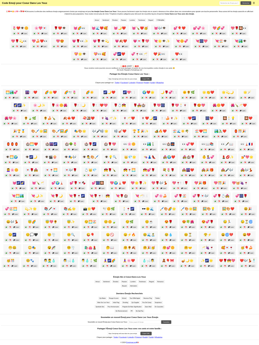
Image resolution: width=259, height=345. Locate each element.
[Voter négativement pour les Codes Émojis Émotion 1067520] (29, 253)
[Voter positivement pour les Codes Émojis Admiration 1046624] (174, 136)
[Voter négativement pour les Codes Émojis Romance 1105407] (176, 111)
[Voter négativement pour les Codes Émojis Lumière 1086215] (185, 266)
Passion (123, 20)
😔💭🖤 (32, 235)
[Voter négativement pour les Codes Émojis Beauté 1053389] (166, 175)
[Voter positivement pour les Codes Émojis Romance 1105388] (143, 175)
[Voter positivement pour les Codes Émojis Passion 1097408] (122, 266)
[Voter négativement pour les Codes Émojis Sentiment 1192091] (127, 240)
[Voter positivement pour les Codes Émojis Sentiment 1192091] (123, 240)
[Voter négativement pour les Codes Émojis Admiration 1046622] (67, 214)
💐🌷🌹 (168, 170)
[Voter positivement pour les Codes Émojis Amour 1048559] (221, 266)
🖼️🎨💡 (209, 209)
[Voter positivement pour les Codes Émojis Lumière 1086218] (241, 98)
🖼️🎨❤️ (228, 209)
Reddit (146, 83)
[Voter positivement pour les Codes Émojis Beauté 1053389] (162, 175)
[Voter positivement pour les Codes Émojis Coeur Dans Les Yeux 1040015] (73, 33)
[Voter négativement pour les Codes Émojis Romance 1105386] (126, 124)
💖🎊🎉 (220, 183)
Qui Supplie (135, 302)
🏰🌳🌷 (71, 144)
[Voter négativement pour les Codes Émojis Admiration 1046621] (128, 162)
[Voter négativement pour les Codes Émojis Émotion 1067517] (244, 240)
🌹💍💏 (120, 105)
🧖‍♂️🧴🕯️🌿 (89, 260)
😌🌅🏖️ (90, 222)
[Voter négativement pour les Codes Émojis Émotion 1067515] (10, 240)
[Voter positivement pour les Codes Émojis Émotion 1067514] (143, 227)
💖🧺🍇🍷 (240, 183)
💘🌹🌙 (57, 196)
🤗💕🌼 (168, 247)
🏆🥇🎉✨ (140, 131)
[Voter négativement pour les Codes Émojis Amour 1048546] (139, 201)
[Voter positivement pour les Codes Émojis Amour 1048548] (194, 201)
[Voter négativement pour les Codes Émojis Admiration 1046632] (107, 149)
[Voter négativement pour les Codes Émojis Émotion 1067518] (245, 214)
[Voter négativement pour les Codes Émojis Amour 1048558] (158, 201)
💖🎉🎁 (200, 183)
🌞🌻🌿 (189, 92)
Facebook (124, 83)
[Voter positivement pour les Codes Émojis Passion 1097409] (242, 124)
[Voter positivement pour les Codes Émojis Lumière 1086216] (24, 214)
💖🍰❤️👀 (40, 41)
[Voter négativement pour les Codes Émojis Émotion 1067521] (186, 253)
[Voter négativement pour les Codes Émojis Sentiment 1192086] (205, 227)
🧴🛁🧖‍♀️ (148, 260)
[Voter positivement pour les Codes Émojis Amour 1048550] (194, 188)
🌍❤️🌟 (148, 92)
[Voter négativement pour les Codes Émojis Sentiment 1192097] (244, 227)
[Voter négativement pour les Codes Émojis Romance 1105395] (186, 175)
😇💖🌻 (51, 222)
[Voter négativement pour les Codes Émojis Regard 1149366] (127, 149)
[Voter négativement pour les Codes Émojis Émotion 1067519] (68, 240)
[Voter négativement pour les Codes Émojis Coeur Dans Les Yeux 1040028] (137, 33)
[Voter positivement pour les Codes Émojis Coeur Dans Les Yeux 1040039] (93, 33)
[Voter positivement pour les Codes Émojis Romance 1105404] (50, 201)
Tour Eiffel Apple (135, 298)
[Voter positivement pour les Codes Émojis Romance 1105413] (122, 98)
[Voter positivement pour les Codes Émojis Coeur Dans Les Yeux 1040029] (74, 46)
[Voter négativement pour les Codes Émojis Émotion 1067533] (28, 266)
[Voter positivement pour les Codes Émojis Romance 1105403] (183, 124)
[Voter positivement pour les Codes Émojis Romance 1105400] (123, 175)
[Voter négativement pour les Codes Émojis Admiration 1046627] (136, 188)
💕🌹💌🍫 (78, 183)
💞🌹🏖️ (180, 196)
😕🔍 (71, 235)
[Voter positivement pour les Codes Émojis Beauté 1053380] (6, 175)
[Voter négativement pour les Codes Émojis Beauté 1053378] (145, 214)
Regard (150, 20)
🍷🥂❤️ (129, 118)
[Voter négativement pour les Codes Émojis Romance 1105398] (146, 124)
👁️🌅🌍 (12, 157)
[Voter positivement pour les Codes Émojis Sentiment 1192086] (201, 227)
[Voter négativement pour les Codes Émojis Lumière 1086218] (245, 98)
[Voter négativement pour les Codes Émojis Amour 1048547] (55, 188)
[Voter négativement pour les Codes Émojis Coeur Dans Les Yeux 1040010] (176, 59)
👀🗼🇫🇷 (247, 144)
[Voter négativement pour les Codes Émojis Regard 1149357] (88, 162)
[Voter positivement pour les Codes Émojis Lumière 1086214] (83, 98)
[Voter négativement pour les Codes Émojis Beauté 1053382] (107, 266)
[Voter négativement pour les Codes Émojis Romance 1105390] (29, 175)
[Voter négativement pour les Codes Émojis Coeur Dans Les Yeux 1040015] (77, 33)
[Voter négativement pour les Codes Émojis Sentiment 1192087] (225, 253)
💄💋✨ (228, 157)
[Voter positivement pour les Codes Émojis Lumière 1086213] (6, 149)
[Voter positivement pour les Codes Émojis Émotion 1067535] (201, 240)
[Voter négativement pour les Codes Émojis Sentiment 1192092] (49, 227)
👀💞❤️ (188, 144)
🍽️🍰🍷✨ (170, 118)
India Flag (116, 302)
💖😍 (60, 41)
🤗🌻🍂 (129, 247)
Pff (131, 311)
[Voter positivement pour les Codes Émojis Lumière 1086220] (233, 136)
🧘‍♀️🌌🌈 (109, 260)
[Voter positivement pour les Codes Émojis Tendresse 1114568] (163, 162)
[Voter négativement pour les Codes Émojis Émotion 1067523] (8, 266)
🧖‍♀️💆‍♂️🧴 (50, 260)
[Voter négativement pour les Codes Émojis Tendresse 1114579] (8, 124)
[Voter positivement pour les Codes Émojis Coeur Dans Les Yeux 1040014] (193, 33)
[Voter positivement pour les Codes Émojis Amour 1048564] (12, 188)
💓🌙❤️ (120, 28)
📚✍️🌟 (70, 209)
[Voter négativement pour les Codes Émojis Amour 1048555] (95, 188)
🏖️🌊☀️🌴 (181, 131)
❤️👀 (179, 54)
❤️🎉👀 (159, 54)
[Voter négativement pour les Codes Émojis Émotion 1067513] (166, 227)
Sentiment (105, 20)
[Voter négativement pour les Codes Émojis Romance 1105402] (137, 111)
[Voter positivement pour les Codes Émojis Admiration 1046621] (124, 162)
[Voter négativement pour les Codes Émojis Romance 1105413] (126, 98)
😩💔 (247, 235)
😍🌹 (169, 222)
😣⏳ (188, 235)
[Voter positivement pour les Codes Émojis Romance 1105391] (25, 149)
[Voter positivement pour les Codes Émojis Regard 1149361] (221, 149)
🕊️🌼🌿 (109, 209)
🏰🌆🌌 (51, 144)
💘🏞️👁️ (241, 41)
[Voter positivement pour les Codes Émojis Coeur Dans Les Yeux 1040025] (153, 59)
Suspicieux (158, 302)
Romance (160, 281)
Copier (25, 33)
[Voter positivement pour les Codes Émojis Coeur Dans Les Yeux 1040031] (74, 59)
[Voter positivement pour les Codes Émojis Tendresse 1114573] (201, 175)
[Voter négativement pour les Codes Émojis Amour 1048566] (219, 201)
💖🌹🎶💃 (159, 183)
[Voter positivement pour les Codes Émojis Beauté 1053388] (102, 214)
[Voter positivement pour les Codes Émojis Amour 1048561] (11, 201)
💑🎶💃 (247, 170)
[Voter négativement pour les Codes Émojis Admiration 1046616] (138, 136)
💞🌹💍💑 (221, 196)
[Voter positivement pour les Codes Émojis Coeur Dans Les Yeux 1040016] (135, 46)
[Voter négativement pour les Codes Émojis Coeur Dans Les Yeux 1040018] (18, 33)
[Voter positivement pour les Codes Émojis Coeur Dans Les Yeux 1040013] (155, 46)
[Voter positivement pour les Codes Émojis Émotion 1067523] (4, 266)
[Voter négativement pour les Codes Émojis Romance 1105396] (97, 111)
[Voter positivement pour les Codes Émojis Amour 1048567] (241, 266)
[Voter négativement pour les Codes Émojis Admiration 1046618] (57, 136)
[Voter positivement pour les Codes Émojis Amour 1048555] (91, 188)
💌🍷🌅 (51, 170)
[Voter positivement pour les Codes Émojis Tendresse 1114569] (64, 175)
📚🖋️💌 (50, 209)
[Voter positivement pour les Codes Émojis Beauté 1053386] (43, 266)
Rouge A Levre (113, 298)
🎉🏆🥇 (19, 131)
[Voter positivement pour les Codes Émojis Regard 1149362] (25, 162)
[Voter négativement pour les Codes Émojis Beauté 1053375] (57, 111)
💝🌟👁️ (80, 54)
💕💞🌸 (199, 28)
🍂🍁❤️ (69, 118)
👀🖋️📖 (227, 144)
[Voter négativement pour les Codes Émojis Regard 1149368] (205, 149)
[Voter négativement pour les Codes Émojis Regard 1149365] (186, 149)
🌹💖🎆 (159, 105)
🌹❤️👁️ (60, 28)
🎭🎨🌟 (80, 131)
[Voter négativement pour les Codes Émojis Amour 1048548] (198, 201)
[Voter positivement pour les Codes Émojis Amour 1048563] (71, 188)
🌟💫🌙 (228, 92)
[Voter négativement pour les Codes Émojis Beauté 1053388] (106, 214)
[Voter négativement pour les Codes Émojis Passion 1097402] (29, 98)
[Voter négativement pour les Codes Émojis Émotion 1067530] (127, 227)
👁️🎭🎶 (70, 157)
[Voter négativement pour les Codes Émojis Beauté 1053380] (10, 175)
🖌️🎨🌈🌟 (168, 209)
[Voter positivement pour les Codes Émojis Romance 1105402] (133, 111)
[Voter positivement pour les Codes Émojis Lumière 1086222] (201, 266)
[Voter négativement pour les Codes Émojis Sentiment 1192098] (186, 227)
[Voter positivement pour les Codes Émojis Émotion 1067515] (6, 240)
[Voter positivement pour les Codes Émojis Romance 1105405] (45, 175)
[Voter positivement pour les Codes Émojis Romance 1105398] (143, 124)
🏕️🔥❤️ (161, 131)
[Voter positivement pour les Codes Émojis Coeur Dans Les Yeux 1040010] (172, 59)
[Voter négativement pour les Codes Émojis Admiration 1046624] (178, 136)
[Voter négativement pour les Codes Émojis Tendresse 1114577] (186, 162)
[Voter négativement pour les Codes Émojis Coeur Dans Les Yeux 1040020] (17, 46)
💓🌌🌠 (18, 183)
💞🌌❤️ (119, 54)
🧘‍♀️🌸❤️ (129, 260)
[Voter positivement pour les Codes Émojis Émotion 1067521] (182, 253)
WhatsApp (160, 83)
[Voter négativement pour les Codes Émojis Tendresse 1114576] (225, 98)
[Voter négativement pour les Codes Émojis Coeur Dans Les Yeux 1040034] (158, 33)
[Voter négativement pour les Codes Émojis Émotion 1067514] (146, 227)
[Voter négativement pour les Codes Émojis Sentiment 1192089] (49, 240)
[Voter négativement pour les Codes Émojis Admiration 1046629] (17, 136)
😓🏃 (227, 222)
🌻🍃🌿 (30, 118)
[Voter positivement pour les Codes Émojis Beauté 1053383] (84, 175)
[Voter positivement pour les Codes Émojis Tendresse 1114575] (161, 266)
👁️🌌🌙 (31, 157)
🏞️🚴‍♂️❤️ (220, 131)
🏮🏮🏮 (12, 144)
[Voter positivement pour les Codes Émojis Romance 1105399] (174, 201)
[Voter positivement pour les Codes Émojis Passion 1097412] (212, 111)
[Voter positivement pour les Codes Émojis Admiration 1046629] (13, 136)
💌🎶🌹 (71, 170)
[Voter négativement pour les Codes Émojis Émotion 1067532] (166, 240)
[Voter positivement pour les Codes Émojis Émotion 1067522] (45, 253)
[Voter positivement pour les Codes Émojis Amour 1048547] (51, 188)
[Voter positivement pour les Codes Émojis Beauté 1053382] (103, 266)
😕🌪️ (51, 235)
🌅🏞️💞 (12, 92)
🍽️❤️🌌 (190, 118)
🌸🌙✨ (39, 105)
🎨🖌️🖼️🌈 (60, 131)
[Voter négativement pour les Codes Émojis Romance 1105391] (29, 149)
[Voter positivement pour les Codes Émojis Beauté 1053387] (161, 214)
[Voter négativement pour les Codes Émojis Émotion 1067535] (205, 240)
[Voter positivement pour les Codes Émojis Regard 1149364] (104, 162)
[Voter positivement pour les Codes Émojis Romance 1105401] (153, 188)
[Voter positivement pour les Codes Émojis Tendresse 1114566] (162, 253)
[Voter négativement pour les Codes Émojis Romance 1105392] (236, 111)
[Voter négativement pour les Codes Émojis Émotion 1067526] (186, 240)
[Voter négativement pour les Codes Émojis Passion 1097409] (246, 124)
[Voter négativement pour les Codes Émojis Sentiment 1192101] (127, 253)
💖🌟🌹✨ (139, 183)
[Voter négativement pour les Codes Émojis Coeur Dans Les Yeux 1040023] (38, 33)
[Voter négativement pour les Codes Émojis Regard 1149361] (225, 149)
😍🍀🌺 (188, 222)
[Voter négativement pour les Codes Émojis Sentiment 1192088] (146, 253)
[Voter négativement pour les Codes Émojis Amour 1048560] (237, 188)
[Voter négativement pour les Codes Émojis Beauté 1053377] (245, 162)
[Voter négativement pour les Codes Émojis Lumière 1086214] (87, 98)
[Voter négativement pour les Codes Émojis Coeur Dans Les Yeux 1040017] (97, 59)
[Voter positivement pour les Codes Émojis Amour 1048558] (154, 201)
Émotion (115, 20)
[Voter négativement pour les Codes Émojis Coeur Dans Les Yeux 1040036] (236, 33)
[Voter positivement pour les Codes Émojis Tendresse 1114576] (221, 98)
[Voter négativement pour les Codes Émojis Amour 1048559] (225, 266)
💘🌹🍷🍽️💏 (100, 196)
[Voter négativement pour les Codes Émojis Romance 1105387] (77, 111)
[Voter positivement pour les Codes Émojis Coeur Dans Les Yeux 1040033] (176, 46)
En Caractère (159, 306)
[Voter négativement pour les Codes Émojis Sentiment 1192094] (107, 227)
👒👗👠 (150, 157)
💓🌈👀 (79, 28)
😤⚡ (208, 235)
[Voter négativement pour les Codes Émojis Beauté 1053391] (147, 162)
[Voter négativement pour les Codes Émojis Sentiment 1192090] (88, 227)
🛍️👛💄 (90, 247)
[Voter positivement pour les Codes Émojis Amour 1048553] (240, 175)
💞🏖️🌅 (11, 209)
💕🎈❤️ (180, 28)
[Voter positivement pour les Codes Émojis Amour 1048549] (113, 111)
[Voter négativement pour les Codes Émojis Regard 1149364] (108, 162)
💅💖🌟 (247, 157)
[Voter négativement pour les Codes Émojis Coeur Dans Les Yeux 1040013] (159, 46)
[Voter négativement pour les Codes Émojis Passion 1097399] (48, 214)
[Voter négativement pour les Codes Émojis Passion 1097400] (88, 149)
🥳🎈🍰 (247, 247)
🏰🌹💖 (110, 144)
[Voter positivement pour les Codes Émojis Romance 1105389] (122, 214)
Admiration (133, 286)
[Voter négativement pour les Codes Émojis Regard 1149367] (166, 149)
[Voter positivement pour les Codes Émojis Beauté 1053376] (63, 266)
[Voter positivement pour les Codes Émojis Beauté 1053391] (143, 162)
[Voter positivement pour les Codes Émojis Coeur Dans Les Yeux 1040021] (113, 33)
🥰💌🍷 (227, 247)
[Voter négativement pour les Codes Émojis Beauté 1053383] (88, 175)
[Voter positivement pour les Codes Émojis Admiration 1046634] (142, 98)
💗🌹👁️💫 (101, 41)
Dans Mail (148, 306)
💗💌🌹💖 (141, 41)
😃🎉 (248, 209)
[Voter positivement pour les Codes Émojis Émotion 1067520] (25, 253)
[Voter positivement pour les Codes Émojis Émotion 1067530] (123, 227)
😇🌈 (32, 222)
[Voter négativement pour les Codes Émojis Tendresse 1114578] (205, 253)
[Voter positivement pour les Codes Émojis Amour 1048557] (32, 188)
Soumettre (166, 322)
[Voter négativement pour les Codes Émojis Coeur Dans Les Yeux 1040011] (57, 46)
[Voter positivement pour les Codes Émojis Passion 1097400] (84, 149)
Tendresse (141, 20)
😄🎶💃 (12, 222)
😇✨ (71, 222)
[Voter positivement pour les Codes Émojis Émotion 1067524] (221, 227)
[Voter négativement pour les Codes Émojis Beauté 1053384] (88, 253)
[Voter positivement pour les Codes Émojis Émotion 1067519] (64, 240)
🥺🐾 (30, 260)
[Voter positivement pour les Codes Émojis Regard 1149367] (162, 149)
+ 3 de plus (160, 20)
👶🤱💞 (208, 157)
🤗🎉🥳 (149, 247)
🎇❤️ (248, 118)
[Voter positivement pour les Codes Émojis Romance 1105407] (172, 111)
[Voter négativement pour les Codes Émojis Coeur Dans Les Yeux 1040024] (98, 46)
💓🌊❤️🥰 (100, 28)
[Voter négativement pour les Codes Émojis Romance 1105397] (156, 111)
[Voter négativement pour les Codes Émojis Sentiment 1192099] (225, 240)
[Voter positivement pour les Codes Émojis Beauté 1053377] (241, 162)
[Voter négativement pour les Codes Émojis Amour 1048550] (198, 188)
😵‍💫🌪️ (71, 247)
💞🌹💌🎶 (200, 196)
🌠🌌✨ (20, 105)
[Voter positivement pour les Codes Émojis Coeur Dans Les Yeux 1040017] (93, 59)
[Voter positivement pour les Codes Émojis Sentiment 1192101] (123, 253)
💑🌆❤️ (188, 170)
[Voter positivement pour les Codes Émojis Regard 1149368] (201, 149)
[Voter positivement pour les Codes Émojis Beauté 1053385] (24, 124)
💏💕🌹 (149, 170)
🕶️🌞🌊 (148, 209)
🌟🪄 (247, 92)
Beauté (124, 286)
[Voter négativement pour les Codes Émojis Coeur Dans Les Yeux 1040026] (216, 33)
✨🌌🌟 (207, 260)
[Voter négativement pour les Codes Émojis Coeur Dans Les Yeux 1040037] (117, 59)
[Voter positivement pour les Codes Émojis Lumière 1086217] (202, 214)
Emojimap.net (131, 342)
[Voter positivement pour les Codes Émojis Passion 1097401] (114, 136)
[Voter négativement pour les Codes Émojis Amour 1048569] (115, 188)
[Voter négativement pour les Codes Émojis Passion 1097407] (107, 98)
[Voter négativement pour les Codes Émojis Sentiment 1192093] (244, 253)
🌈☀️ (90, 92)
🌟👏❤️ (208, 92)
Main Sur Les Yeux (103, 302)
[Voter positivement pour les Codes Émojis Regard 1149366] (123, 149)
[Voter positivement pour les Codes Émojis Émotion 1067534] (84, 240)
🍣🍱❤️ (89, 118)
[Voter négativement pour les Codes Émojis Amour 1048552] (9, 214)
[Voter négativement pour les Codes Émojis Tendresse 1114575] (165, 266)
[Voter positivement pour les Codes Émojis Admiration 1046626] (182, 214)
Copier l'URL (146, 79)
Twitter (117, 83)
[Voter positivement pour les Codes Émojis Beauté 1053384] (84, 253)
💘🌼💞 (182, 41)
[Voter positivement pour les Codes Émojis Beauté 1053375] (53, 111)
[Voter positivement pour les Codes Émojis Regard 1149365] (182, 149)
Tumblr (152, 83)
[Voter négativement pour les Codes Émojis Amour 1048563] (75, 188)
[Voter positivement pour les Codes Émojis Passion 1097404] (222, 214)
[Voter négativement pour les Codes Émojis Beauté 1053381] (68, 149)
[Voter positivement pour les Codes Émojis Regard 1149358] (240, 149)
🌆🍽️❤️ (31, 92)
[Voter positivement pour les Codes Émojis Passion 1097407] (103, 98)
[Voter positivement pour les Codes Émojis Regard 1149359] (5, 162)
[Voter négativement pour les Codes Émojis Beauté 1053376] (67, 266)
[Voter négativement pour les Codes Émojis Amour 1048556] (119, 201)
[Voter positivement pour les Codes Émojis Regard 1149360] (64, 162)
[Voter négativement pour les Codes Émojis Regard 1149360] (68, 162)
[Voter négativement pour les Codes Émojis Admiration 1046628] (167, 124)
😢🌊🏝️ (149, 235)
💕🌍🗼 (57, 183)
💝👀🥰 (100, 54)
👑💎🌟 (130, 157)
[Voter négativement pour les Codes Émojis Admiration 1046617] (197, 111)
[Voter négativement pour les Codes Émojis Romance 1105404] (54, 201)
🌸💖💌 (40, 28)
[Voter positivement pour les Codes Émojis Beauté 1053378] (141, 214)
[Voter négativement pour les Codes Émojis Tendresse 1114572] (9, 98)
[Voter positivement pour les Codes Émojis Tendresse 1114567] (33, 111)
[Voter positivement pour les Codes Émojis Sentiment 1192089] (45, 240)
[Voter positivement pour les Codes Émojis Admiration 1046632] (103, 149)
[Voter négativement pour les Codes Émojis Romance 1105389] (126, 214)
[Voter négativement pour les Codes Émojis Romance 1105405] (49, 175)
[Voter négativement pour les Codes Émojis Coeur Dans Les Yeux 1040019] (199, 46)
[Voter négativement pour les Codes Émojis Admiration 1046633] (37, 136)
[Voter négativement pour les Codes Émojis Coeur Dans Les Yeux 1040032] (37, 46)
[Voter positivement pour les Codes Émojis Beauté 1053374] (221, 162)
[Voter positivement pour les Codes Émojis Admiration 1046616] (134, 136)
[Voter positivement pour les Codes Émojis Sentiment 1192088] (143, 253)
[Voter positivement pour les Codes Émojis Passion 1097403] (214, 136)
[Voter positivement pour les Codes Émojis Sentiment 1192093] (240, 253)
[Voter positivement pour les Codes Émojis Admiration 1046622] (63, 214)
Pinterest (139, 83)
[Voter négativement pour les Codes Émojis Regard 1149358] (244, 149)
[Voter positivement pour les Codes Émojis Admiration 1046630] (13, 111)
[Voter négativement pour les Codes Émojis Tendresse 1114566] (166, 253)
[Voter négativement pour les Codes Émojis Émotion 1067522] (49, 253)
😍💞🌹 (208, 222)
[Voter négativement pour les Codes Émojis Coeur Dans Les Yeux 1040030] (177, 33)
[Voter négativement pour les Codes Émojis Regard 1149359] (9, 162)
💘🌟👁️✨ (162, 41)
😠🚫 (110, 235)
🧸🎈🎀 (168, 260)
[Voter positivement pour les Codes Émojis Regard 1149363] (143, 149)
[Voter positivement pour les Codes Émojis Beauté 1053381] (64, 149)
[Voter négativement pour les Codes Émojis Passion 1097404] (226, 214)
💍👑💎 (90, 170)
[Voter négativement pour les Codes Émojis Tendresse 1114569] (68, 175)
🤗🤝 (188, 247)
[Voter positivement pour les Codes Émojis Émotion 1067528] (25, 227)
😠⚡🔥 (129, 235)
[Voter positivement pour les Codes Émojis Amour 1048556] (115, 201)
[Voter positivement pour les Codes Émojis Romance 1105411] (103, 175)
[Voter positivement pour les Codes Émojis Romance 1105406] (235, 201)
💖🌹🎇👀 (239, 28)
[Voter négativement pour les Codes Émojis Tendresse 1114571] (206, 162)
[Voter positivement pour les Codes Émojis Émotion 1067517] (240, 240)
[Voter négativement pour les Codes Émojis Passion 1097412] (216, 111)
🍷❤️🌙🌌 (149, 118)
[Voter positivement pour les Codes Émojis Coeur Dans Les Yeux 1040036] (232, 33)
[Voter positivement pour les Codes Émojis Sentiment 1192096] (6, 227)
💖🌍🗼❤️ (118, 183)
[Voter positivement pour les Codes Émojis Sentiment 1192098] (182, 227)
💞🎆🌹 (241, 196)
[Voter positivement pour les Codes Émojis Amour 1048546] (135, 201)
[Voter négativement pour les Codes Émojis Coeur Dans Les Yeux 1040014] (197, 33)
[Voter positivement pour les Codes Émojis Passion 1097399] (44, 214)
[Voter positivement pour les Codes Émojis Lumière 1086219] (182, 98)
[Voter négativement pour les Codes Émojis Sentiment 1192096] (10, 227)
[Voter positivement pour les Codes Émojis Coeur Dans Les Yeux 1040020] (13, 46)
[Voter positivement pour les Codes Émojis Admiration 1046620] (45, 149)
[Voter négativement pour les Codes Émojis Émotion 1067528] (29, 227)
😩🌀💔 (227, 235)
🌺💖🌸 (10, 118)
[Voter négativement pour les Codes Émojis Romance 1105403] (187, 124)
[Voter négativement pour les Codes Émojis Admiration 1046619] (98, 136)
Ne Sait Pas (139, 311)
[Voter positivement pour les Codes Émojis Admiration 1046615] (202, 98)
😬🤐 (12, 247)
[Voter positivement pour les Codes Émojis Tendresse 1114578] (201, 253)
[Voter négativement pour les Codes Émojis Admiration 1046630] (17, 111)
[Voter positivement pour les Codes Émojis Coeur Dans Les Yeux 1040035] (115, 46)
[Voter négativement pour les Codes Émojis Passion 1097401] (118, 136)
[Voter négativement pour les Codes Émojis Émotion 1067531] (107, 240)
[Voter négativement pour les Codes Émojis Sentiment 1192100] (146, 240)
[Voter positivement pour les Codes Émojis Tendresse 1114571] (202, 162)
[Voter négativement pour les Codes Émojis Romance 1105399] (178, 201)
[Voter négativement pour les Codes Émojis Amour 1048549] (117, 111)
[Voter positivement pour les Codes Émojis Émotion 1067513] (162, 227)
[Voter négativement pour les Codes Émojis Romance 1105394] (74, 201)
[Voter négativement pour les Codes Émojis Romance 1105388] (146, 175)
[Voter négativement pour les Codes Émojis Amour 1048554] (178, 188)
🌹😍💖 (199, 105)
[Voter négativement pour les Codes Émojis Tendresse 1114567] (37, 111)
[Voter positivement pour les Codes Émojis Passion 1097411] (154, 136)
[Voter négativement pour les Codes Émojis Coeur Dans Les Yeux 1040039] (97, 33)
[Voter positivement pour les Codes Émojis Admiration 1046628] (163, 124)
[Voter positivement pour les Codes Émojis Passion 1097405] (83, 214)
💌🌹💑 (32, 170)
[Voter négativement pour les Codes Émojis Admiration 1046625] (78, 136)
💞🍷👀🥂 (139, 54)
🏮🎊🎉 (240, 131)
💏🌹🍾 (110, 170)
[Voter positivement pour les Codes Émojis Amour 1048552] (5, 214)
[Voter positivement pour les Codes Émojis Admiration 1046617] (193, 111)
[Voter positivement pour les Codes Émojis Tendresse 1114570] (64, 98)
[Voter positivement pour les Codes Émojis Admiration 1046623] (102, 124)
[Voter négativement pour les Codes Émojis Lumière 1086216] (28, 214)
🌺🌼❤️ (219, 105)
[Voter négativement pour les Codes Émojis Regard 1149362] (29, 162)
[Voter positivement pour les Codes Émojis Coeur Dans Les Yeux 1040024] (94, 46)
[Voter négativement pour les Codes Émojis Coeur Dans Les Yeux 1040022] (137, 59)
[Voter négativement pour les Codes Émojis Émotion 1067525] (10, 253)
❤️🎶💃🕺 (248, 260)
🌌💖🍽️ (129, 92)
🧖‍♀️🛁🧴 (69, 260)
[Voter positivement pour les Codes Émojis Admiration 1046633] (33, 136)
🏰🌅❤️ (32, 144)
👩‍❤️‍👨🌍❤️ (169, 157)
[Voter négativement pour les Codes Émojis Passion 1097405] (87, 214)
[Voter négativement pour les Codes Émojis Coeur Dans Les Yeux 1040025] (157, 59)
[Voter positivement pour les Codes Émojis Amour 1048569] (111, 188)
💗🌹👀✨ (80, 41)
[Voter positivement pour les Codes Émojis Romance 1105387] (73, 111)
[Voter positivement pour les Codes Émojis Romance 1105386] (122, 124)
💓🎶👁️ (160, 28)
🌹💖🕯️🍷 (179, 105)
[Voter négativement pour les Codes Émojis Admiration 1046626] (186, 214)
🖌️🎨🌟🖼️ (189, 209)
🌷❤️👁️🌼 (20, 28)
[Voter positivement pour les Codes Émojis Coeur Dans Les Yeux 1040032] (33, 46)
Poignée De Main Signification (132, 306)
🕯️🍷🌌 (128, 209)
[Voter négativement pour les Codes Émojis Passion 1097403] (218, 136)
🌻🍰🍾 (50, 118)
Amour (97, 20)
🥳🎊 (10, 260)
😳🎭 (32, 247)
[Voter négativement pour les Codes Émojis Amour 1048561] (15, 201)
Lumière (132, 20)
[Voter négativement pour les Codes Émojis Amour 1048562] (225, 175)
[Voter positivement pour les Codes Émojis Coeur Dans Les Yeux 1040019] (195, 46)
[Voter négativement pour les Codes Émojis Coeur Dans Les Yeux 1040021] (117, 33)
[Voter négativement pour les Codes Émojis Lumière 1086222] (204, 266)
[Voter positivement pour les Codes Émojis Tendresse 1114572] (5, 98)
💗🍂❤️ (121, 41)
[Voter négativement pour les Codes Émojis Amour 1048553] (244, 175)
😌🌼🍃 (110, 222)
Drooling (125, 302)
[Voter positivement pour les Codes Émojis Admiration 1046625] (74, 136)
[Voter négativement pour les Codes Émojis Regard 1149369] (48, 162)
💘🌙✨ (37, 196)
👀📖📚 (208, 144)
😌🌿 (129, 222)
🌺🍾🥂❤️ (239, 105)
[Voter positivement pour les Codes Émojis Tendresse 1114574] (43, 124)
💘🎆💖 (201, 41)
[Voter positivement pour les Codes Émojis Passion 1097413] (203, 124)
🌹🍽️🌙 (79, 105)
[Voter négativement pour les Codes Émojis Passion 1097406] (67, 124)
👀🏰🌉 (168, 144)
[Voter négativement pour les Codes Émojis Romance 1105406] (239, 201)
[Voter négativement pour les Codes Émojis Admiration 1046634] (146, 98)
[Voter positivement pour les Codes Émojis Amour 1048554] (174, 188)
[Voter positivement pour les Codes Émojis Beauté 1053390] (142, 266)
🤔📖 (110, 247)
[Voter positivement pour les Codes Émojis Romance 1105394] (70, 201)
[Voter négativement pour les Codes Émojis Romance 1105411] (107, 175)
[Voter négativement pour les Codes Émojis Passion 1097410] (86, 124)
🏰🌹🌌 (90, 144)
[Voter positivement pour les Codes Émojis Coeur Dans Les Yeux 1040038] (234, 46)
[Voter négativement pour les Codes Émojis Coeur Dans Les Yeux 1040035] (118, 46)
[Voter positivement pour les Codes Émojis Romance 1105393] (162, 98)
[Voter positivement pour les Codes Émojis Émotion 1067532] (162, 240)
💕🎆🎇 (98, 183)
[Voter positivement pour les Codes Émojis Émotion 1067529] (103, 253)
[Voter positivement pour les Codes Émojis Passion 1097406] (63, 124)
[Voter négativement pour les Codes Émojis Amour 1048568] (97, 201)
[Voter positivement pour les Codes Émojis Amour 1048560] (233, 188)
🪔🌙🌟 (187, 260)
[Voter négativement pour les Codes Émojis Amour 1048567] (245, 266)
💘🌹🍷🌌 (77, 196)
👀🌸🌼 (129, 144)
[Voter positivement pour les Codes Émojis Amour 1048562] (221, 175)
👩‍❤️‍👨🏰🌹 (189, 157)
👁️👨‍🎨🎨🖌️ (90, 157)
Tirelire (157, 298)
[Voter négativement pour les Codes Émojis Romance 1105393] (166, 98)
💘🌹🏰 (122, 196)
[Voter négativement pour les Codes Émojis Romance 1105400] (127, 175)
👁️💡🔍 (111, 157)
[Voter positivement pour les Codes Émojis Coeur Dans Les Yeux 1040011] (54, 46)
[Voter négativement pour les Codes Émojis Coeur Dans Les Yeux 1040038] (238, 46)
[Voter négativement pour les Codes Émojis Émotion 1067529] (107, 253)
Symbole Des (100, 306)
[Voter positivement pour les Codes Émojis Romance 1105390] (25, 175)
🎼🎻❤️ (120, 131)
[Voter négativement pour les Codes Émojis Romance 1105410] (198, 136)
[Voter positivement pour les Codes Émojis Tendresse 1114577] (182, 162)
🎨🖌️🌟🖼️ (39, 131)
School (124, 298)
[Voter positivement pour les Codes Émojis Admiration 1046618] (54, 136)
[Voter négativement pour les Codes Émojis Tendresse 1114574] (47, 124)
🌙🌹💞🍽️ (168, 92)
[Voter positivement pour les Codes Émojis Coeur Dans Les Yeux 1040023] (34, 33)
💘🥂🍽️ (141, 196)
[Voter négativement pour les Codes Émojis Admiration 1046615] (206, 98)
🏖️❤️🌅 (201, 131)
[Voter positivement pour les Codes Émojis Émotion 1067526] (182, 240)
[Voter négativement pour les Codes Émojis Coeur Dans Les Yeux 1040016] (139, 46)
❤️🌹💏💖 (227, 260)
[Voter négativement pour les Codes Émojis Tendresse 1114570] (68, 98)
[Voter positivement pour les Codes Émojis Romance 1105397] (152, 111)
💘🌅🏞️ (18, 196)
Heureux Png (147, 298)
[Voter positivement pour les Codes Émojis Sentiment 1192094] (103, 227)
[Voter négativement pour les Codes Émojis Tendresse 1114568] (167, 162)
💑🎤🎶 (227, 170)
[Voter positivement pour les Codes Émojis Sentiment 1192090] (84, 227)
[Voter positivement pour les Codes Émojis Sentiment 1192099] (221, 240)
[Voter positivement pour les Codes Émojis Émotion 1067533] (24, 266)
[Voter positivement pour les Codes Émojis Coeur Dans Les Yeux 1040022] (133, 59)
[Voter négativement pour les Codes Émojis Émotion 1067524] (225, 227)
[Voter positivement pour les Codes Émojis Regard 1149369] (44, 162)
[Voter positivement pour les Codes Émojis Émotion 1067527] (64, 253)
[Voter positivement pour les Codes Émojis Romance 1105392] (232, 111)
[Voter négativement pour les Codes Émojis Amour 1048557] (35, 188)
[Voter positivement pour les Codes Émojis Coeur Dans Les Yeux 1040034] (154, 33)
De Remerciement (121, 311)
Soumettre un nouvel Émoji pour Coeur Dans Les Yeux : (108, 322)
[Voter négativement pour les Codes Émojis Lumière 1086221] (226, 124)
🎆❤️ (209, 118)
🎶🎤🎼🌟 (100, 131)
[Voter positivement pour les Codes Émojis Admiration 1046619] (94, 136)
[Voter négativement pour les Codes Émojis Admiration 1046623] (106, 124)
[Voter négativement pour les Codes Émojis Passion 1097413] (207, 124)
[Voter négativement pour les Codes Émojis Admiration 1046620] (49, 149)
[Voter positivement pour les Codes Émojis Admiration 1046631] (44, 98)
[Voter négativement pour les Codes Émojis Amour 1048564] (16, 188)
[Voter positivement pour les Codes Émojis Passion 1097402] (25, 98)
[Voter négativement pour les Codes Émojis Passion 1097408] (126, 266)
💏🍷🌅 (129, 170)
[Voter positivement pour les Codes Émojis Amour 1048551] (31, 201)
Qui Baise (102, 298)
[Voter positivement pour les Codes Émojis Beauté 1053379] (83, 266)
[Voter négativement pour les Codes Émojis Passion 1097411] (158, 136)
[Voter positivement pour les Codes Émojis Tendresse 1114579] (4, 124)
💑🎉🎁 (208, 170)
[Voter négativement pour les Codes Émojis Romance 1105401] (157, 188)
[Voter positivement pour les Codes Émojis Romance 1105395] (182, 175)
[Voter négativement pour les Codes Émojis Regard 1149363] (146, 149)
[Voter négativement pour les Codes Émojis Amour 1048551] (35, 201)
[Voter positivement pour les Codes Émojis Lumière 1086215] (181, 266)
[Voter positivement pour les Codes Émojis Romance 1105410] (194, 136)
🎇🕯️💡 (229, 118)
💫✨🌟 (31, 209)
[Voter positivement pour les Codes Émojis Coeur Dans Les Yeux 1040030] (173, 33)
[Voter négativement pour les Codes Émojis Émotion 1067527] (68, 253)
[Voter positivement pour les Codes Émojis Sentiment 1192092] (45, 227)
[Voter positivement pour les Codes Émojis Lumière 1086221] (222, 124)
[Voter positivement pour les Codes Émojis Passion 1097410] (82, 124)
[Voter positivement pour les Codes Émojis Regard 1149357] (84, 162)
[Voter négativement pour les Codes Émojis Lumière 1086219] (186, 98)
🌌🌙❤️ (109, 92)
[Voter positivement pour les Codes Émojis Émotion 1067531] (103, 240)
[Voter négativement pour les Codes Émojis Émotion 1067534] (88, 240)
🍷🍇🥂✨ (109, 118)
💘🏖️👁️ (221, 41)
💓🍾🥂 (38, 183)
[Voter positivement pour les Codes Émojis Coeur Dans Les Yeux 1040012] (54, 33)
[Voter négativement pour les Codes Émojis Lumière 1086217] (206, 214)
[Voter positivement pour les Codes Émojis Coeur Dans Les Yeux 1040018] (14, 33)
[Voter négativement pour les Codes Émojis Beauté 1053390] (146, 266)
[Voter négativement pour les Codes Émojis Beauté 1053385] (28, 124)
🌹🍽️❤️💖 (100, 105)
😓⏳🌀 (247, 222)
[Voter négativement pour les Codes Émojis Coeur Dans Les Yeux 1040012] (57, 33)
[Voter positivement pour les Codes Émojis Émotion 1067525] (6, 253)
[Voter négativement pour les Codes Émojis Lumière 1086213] (10, 149)
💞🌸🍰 (161, 196)
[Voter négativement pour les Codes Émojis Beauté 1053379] (87, 266)
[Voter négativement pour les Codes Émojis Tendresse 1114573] (205, 175)
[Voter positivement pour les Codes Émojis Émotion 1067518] (241, 214)
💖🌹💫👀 (19, 41)
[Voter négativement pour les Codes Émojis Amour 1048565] (217, 188)
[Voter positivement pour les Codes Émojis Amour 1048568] (93, 201)
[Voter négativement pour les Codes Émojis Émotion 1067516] (68, 227)
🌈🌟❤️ (51, 92)
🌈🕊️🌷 (70, 92)
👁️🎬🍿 (51, 157)
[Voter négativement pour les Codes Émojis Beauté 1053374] (225, 162)
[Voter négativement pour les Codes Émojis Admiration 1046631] (48, 98)
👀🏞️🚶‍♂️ (149, 144)
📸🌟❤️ (89, 209)
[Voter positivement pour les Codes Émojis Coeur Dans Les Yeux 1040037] (113, 59)
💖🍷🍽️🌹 (180, 183)
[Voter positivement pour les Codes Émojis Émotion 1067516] (64, 227)
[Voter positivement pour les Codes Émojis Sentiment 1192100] (143, 240)
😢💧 (169, 235)
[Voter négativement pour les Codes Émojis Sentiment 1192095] (29, 240)
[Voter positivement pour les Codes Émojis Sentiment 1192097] (240, 227)
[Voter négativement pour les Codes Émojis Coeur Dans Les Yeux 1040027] (219, 46)
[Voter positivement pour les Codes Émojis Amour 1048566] (215, 201)
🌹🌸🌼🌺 (59, 105)
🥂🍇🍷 (208, 247)
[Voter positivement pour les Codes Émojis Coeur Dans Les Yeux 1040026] (212, 33)
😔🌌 (12, 235)
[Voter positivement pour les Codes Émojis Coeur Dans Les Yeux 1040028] (133, 33)
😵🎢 (51, 247)
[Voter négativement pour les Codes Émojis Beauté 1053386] (47, 266)
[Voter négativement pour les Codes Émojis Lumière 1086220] (237, 136)
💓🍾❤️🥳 (140, 28)
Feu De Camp (146, 302)
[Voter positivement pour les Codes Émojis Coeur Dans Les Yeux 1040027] (215, 46)
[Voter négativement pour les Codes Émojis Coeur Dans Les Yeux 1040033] (179, 46)
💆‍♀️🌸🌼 (12, 170)
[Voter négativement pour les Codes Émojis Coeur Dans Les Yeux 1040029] (78, 46)
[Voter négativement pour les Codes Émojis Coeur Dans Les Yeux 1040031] (78, 59)
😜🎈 (90, 235)
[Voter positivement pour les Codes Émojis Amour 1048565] (213, 188)
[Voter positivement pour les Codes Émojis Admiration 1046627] (132, 188)
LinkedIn (132, 83)
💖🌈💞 (219, 28)
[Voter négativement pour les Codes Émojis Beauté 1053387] (165, 214)
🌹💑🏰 (139, 105)
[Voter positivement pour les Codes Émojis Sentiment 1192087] (221, 253)
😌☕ (149, 222)
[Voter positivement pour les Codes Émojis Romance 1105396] (93, 111)
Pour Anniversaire (113, 306)
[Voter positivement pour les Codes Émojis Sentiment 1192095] (25, 240)
